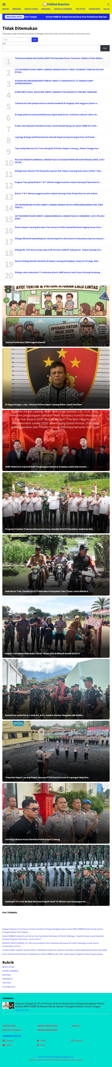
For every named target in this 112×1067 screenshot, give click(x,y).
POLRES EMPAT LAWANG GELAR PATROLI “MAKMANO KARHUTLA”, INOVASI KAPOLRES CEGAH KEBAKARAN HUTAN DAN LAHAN (54, 950)
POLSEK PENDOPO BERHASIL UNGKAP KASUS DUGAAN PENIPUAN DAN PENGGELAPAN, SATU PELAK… (60, 161)
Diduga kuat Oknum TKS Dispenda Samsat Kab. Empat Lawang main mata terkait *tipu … (59, 171)
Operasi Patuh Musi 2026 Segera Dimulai (25, 342)
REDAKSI (75, 1026)
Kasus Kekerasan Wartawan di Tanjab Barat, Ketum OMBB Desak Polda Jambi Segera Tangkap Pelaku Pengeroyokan (52, 954)
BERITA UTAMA (8, 967)
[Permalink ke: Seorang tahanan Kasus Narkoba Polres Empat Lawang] (56, 813)
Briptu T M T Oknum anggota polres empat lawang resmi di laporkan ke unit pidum (56, 193)
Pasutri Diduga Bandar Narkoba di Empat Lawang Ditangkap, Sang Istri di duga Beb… (57, 261)
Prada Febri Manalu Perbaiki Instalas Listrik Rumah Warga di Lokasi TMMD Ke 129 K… (56, 126)
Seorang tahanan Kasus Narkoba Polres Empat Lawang (32, 839)
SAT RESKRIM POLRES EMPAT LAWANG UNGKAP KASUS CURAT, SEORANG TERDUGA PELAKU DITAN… (59, 70)
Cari (4, 43)
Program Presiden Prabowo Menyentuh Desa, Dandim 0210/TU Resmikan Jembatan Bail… (49, 529)
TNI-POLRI (6, 982)
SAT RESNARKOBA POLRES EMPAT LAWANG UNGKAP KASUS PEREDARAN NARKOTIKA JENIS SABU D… (59, 206)
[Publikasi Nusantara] (56, 4)
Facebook (10, 1040)
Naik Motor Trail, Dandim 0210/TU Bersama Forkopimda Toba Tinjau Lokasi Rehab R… (47, 591)
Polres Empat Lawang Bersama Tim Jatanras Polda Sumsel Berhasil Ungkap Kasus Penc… (59, 227)
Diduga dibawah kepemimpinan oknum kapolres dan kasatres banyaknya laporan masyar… (60, 238)
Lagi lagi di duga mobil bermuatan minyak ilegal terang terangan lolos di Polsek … (56, 137)
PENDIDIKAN (7, 978)
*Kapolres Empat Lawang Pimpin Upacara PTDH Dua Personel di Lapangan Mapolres (47, 777)
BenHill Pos (33, 1060)
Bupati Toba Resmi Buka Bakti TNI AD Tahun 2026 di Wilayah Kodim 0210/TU (42, 653)
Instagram (78, 1040)
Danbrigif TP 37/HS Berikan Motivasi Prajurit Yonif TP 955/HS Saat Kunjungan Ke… (46, 901)
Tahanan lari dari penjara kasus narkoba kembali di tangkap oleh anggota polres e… (57, 103)
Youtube (9, 1045)
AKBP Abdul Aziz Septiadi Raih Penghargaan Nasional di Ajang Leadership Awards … (47, 466)
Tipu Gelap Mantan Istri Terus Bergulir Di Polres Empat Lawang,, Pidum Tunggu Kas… (57, 148)
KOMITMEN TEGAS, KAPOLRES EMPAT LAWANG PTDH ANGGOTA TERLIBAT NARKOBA (56, 92)
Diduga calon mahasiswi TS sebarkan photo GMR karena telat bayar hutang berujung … (58, 272)
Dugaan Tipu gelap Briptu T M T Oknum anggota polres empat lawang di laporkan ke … (58, 182)
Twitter (43, 1040)
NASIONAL (6, 974)
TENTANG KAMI (8, 1026)
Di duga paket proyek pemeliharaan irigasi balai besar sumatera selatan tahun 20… (57, 114)
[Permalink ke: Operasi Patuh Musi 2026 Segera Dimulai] (56, 316)
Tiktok (42, 1045)
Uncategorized (8, 986)
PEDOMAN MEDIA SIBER (47, 1030)
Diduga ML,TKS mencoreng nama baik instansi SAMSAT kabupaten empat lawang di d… (59, 250)
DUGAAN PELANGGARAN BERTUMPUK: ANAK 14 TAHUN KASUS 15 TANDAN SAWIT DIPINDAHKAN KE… (54, 82)
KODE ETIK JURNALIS (11, 1030)
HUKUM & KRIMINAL (10, 971)
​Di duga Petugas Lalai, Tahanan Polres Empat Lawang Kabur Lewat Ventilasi (43, 404)
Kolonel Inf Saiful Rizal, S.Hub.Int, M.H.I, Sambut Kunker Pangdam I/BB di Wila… (44, 715)
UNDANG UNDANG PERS (47, 1026)
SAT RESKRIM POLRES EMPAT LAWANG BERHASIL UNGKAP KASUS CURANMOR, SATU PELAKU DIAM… (60, 217)
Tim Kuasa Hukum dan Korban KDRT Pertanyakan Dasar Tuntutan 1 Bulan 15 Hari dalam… (59, 58)
